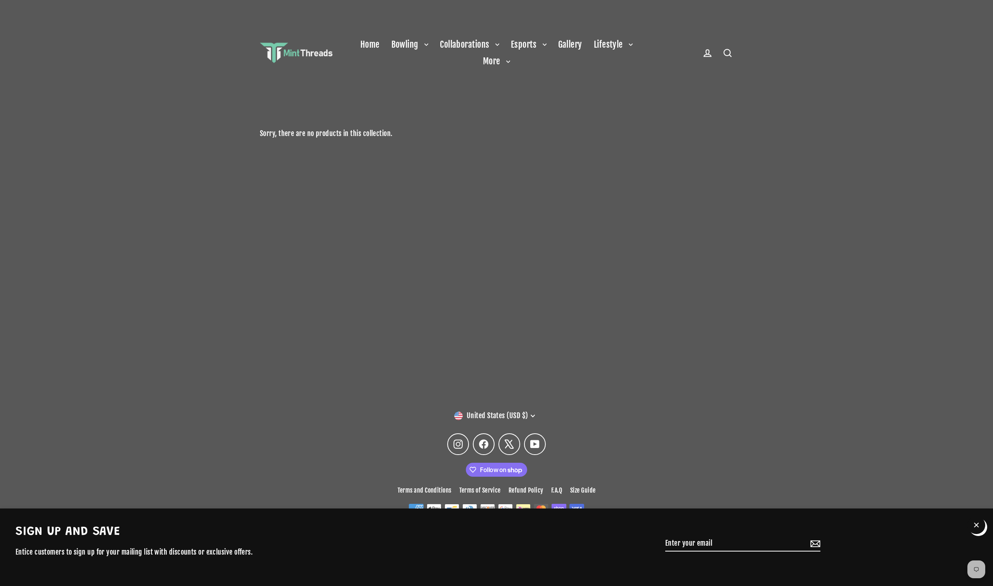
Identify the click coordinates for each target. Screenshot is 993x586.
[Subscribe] (814, 544)
